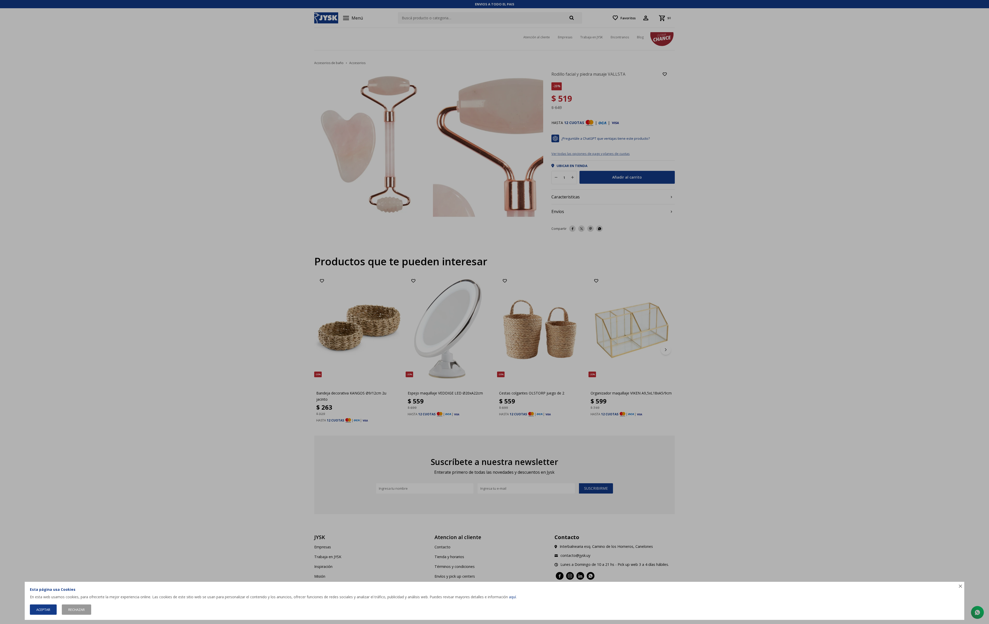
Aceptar (43, 609)
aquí (512, 596)
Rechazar (76, 609)
